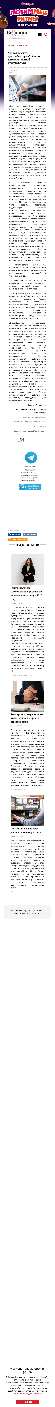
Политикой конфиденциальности (27, 1394)
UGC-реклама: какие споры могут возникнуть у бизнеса (26, 830)
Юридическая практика (17, 45)
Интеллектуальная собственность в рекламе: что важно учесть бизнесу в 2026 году (26, 593)
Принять (27, 1402)
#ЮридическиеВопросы (17, 530)
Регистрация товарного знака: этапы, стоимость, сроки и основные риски (27, 718)
